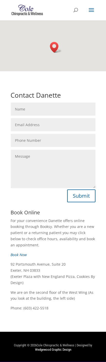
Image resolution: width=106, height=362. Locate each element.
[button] (56, 47)
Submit (81, 195)
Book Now (19, 254)
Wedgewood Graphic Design (53, 349)
